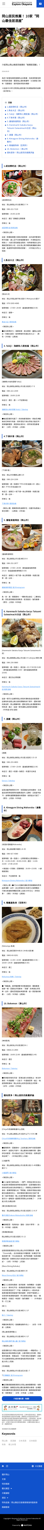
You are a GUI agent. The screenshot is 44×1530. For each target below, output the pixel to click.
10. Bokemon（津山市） (18, 148)
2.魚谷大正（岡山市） (16, 110)
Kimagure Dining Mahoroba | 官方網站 (17, 880)
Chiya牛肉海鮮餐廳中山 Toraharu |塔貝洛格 (18, 1138)
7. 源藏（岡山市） (15, 134)
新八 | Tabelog (7, 1315)
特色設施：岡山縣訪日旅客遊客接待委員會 (20, 1502)
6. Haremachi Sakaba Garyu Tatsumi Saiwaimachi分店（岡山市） (21, 128)
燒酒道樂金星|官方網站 (10, 1241)
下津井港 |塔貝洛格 (9, 503)
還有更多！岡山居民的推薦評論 (20, 152)
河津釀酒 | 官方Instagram (13, 1375)
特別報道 (5, 1484)
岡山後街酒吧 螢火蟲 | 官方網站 (14, 1341)
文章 (4, 1479)
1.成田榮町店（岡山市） (17, 106)
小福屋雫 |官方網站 (9, 1172)
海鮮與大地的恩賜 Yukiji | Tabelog (15, 409)
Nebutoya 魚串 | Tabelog (11, 976)
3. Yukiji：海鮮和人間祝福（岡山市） (23, 114)
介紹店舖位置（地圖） (21, 1398)
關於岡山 (5, 1474)
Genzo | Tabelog (8, 780)
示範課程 (5, 1493)
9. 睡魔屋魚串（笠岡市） (18, 145)
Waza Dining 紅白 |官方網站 (12, 1275)
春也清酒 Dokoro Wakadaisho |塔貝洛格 (17, 1215)
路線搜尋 (5, 1507)
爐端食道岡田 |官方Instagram (13, 587)
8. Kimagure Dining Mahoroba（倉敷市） (22, 140)
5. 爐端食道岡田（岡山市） (19, 121)
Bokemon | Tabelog (9, 1068)
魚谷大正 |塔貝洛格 (9, 322)
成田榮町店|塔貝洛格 (10, 227)
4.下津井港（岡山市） (16, 117)
